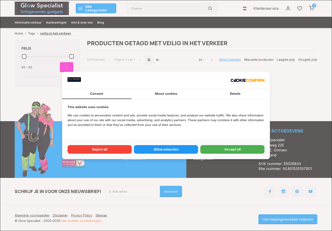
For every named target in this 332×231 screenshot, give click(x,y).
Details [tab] (235, 93)
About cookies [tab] (166, 93)
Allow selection (166, 149)
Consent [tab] (96, 93)
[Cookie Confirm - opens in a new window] (247, 80)
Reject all (99, 149)
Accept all (232, 149)
